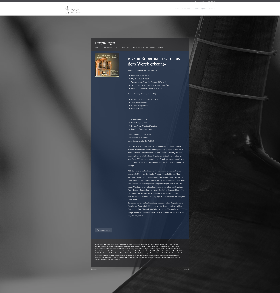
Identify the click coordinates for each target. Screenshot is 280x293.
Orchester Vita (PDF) (208, 1)
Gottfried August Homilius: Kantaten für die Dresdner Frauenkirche (160, 253)
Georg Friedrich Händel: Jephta (140, 249)
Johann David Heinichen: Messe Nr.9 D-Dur (143, 251)
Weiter (185, 269)
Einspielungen (200, 9)
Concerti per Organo (128, 247)
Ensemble (186, 9)
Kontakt (213, 9)
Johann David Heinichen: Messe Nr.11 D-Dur (117, 251)
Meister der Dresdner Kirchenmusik (111, 247)
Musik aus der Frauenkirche (111, 253)
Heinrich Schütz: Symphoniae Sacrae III (141, 257)
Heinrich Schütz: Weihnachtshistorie (165, 257)
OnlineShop (105, 230)
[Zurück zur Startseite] (73, 9)
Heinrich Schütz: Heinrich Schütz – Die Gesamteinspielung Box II (154, 247)
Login (194, 1)
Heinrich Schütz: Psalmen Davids (129, 253)
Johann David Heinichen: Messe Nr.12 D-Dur (108, 244)
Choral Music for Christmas (121, 257)
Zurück (94, 269)
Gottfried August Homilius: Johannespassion (156, 255)
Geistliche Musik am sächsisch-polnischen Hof (136, 244)
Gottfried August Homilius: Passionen (131, 255)
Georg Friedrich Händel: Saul (159, 244)
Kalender (175, 9)
